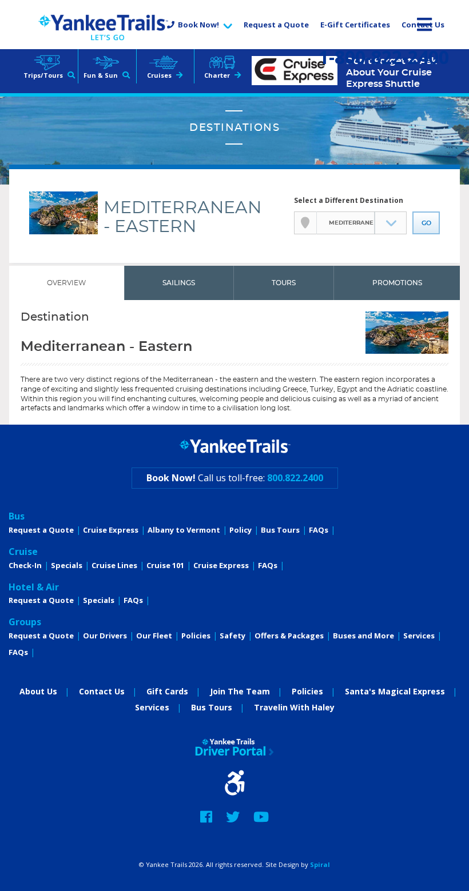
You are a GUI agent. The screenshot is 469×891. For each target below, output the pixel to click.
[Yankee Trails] (103, 27)
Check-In (25, 565)
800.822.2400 (295, 478)
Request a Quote (276, 24)
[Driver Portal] (234, 747)
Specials (66, 565)
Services (419, 635)
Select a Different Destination (348, 200)
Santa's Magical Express (395, 691)
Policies (195, 635)
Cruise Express (110, 530)
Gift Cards (167, 691)
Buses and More (363, 635)
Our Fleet (154, 635)
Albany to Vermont (184, 530)
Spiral (320, 864)
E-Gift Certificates (355, 24)
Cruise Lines (114, 565)
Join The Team (240, 691)
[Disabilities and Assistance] (235, 787)
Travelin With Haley (294, 707)
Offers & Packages (289, 635)
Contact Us (423, 24)
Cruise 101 (165, 565)
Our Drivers (105, 635)
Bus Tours (280, 530)
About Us (38, 691)
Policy (240, 530)
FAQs (318, 530)
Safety (232, 635)
